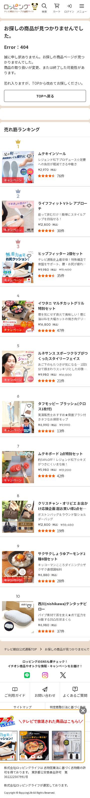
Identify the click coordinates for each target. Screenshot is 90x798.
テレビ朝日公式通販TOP (20, 649)
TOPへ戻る (45, 95)
